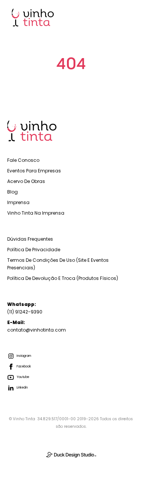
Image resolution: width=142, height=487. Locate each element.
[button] (125, 17)
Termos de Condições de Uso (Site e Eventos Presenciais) (58, 264)
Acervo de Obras (26, 181)
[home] (31, 17)
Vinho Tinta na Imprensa (35, 213)
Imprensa (18, 202)
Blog (12, 192)
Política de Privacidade (33, 249)
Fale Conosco (23, 160)
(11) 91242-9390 (24, 308)
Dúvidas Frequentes (30, 239)
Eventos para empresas (34, 170)
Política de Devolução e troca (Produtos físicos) (62, 278)
